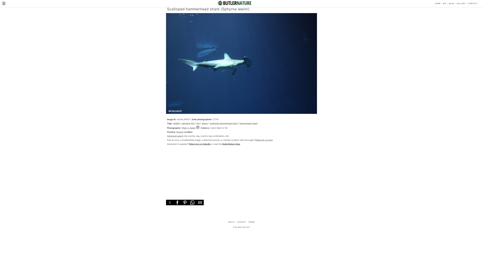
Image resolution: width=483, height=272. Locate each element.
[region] (241, 170)
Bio (445, 3)
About (231, 222)
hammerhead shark (248, 123)
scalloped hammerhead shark (224, 123)
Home (438, 3)
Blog (451, 3)
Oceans (179, 132)
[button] (170, 202)
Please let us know (264, 140)
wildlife (176, 123)
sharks (205, 123)
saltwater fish (188, 123)
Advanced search (175, 136)
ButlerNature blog (231, 144)
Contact (473, 3)
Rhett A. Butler (189, 128)
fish (198, 123)
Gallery (461, 3)
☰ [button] (4, 3)
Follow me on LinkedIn (200, 144)
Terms (251, 222)
